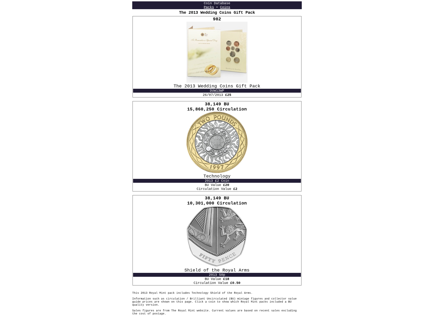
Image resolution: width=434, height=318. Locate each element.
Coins (225, 7)
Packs (209, 7)
